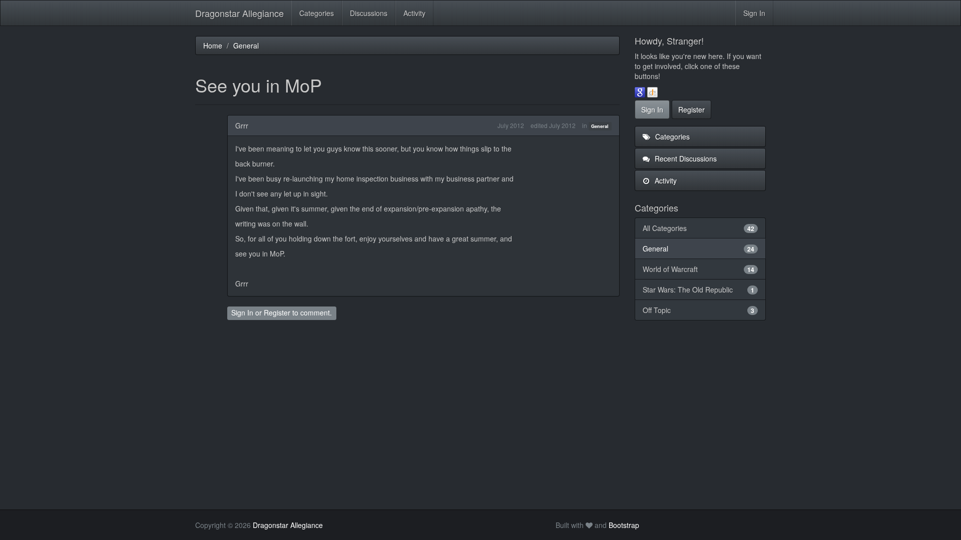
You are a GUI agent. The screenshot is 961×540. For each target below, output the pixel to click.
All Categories (699, 228)
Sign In (754, 13)
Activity (414, 13)
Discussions (368, 13)
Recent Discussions (685, 159)
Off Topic (699, 310)
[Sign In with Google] (640, 92)
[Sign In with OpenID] (652, 92)
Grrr (241, 125)
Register (277, 313)
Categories (316, 13)
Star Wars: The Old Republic (699, 289)
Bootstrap (624, 525)
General (600, 126)
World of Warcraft (699, 269)
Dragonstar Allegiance (239, 13)
